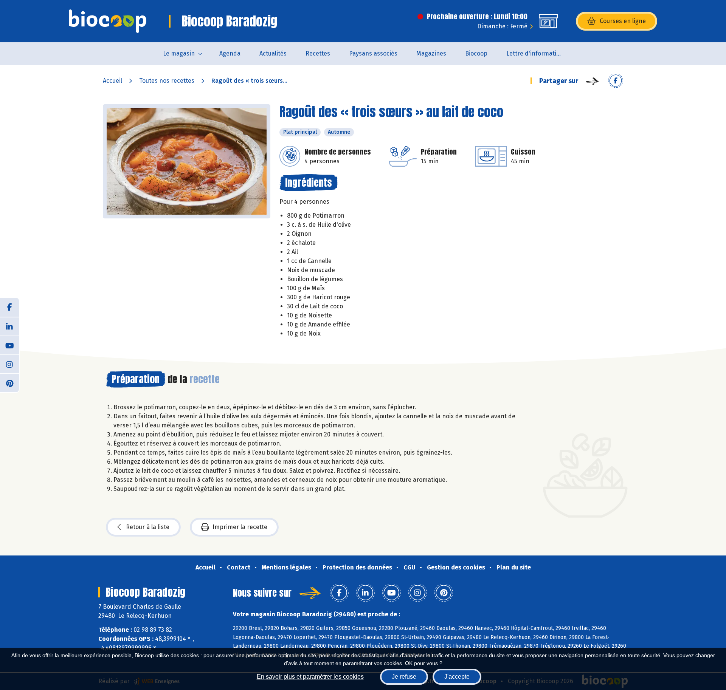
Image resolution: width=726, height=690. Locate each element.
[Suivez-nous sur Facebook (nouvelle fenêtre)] (9, 307)
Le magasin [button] (179, 53)
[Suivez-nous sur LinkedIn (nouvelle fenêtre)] (9, 326)
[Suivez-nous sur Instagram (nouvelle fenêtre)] (9, 363)
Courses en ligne (623, 21)
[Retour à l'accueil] (107, 21)
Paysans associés (373, 53)
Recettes (318, 53)
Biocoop (476, 53)
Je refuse (404, 676)
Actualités (273, 53)
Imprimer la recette (240, 527)
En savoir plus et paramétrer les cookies (310, 676)
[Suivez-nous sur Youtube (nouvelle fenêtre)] (9, 345)
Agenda (229, 53)
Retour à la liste (147, 527)
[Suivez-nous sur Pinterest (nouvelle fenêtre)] (9, 382)
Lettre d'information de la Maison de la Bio (539, 53)
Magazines (431, 53)
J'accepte (457, 676)
